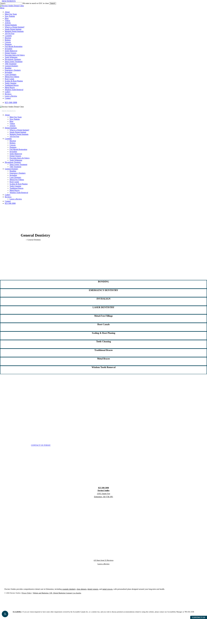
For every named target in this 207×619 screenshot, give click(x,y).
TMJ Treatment (15, 167)
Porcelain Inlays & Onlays (19, 158)
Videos (12, 123)
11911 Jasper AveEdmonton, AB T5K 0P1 (103, 493)
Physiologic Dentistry (13, 162)
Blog (11, 121)
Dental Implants (11, 128)
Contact (8, 201)
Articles (12, 126)
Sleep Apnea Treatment (18, 164)
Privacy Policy (27, 593)
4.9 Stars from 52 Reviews (103, 560)
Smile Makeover (16, 154)
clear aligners (81, 589)
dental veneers (92, 589)
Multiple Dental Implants (19, 134)
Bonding (13, 171)
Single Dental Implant (18, 132)
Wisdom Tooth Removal (19, 193)
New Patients (15, 119)
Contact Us (198, 617)
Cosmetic (8, 139)
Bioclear (13, 141)
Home (23, 240)
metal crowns (107, 589)
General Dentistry (11, 169)
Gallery (7, 195)
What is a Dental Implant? (19, 130)
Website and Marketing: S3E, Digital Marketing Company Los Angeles (57, 593)
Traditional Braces (16, 188)
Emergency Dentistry (18, 173)
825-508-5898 (10, 203)
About (7, 115)
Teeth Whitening (16, 160)
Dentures (13, 147)
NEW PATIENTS (9, 1)
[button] (5, 614)
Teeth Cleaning (15, 186)
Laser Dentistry (15, 177)
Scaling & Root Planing (19, 184)
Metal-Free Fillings (17, 180)
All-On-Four (14, 136)
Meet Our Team (16, 117)
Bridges (12, 143)
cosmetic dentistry (69, 589)
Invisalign (13, 152)
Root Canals (14, 182)
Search (52, 3)
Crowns (13, 145)
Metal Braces (15, 190)
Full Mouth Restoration (18, 149)
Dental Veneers (15, 156)
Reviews (8, 197)
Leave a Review (16, 199)
